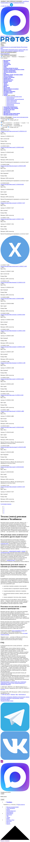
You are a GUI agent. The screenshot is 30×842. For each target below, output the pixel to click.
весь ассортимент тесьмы (18, 630)
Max (17, 694)
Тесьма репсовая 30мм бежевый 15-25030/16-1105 (13, 282)
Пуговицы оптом (7, 92)
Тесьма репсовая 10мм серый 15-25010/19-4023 (12, 427)
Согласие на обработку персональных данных (12, 698)
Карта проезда (21, 804)
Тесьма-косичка (10, 105)
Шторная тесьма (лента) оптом (11, 113)
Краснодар (9, 814)
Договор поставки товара (7, 700)
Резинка (5, 94)
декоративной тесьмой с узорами (17, 551)
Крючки (5, 82)
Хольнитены (6, 110)
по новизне (17, 122)
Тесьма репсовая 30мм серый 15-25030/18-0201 (12, 184)
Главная (3, 47)
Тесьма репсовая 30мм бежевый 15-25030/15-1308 (13, 362)
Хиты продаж (7, 64)
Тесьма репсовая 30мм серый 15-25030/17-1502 (12, 219)
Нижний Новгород (11, 810)
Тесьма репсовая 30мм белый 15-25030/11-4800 (12, 411)
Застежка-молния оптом (9, 72)
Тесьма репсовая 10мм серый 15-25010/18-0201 (12, 467)
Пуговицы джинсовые (9, 91)
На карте (3, 689)
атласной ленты (4, 543)
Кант (4, 73)
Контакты (21, 2)
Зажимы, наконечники (9, 70)
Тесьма (5, 95)
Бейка (5, 66)
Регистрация (24, 47)
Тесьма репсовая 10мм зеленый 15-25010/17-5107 (13, 486)
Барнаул (8, 823)
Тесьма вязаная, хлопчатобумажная (15, 99)
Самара (8, 817)
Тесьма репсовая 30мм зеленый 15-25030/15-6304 (13, 314)
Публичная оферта (5, 699)
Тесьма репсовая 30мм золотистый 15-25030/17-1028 (14, 266)
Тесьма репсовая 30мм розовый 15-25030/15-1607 (13, 346)
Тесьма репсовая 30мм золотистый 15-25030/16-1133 (14, 131)
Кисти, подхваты (8, 76)
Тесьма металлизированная (13, 103)
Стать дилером (8, 51)
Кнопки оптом (7, 78)
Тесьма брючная (10, 98)
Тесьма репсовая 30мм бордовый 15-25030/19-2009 (13, 165)
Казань (8, 809)
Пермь (8, 818)
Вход (2, 48)
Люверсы (6, 85)
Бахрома (5, 65)
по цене (23, 122)
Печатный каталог (13, 49)
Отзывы (9, 683)
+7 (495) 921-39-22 (5, 6)
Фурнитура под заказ (9, 109)
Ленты (5, 83)
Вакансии (21, 683)
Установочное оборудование (10, 108)
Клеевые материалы (8, 77)
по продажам (8, 124)
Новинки (14, 56)
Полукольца (6, 87)
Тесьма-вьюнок (10, 104)
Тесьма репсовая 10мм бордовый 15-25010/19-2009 (13, 447)
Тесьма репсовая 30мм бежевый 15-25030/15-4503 (13, 330)
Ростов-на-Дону (10, 820)
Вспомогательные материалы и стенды (13, 69)
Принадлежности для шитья (10, 88)
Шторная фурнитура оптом (10, 114)
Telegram (13, 694)
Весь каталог (6, 60)
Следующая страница (6, 504)
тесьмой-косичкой (5, 552)
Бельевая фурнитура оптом (10, 68)
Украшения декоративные (10, 107)
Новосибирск (9, 813)
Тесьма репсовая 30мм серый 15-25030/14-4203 (12, 379)
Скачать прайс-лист (23, 49)
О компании (16, 2)
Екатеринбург (9, 812)
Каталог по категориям (10, 47)
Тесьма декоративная (11, 100)
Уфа (7, 816)
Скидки (11, 2)
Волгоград (9, 821)
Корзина (19, 47)
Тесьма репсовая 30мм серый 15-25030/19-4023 (12, 147)
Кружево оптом (7, 81)
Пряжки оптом (7, 90)
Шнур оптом (6, 112)
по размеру (17, 124)
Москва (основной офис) (12, 807)
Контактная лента (8, 79)
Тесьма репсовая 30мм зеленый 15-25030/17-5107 (13, 203)
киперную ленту (11, 560)
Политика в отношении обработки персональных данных (15, 697)
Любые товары (6, 56)
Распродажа (21, 56)
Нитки (5, 86)
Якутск (8, 822)
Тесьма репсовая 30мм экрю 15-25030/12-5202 (12, 395)
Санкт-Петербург (10, 808)
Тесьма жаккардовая (11, 101)
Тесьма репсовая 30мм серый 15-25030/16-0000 (12, 298)
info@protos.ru (22, 694)
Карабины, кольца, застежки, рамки (13, 74)
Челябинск (7, 36)
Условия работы (5, 2)
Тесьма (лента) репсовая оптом (14, 96)
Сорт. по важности (7, 122)
